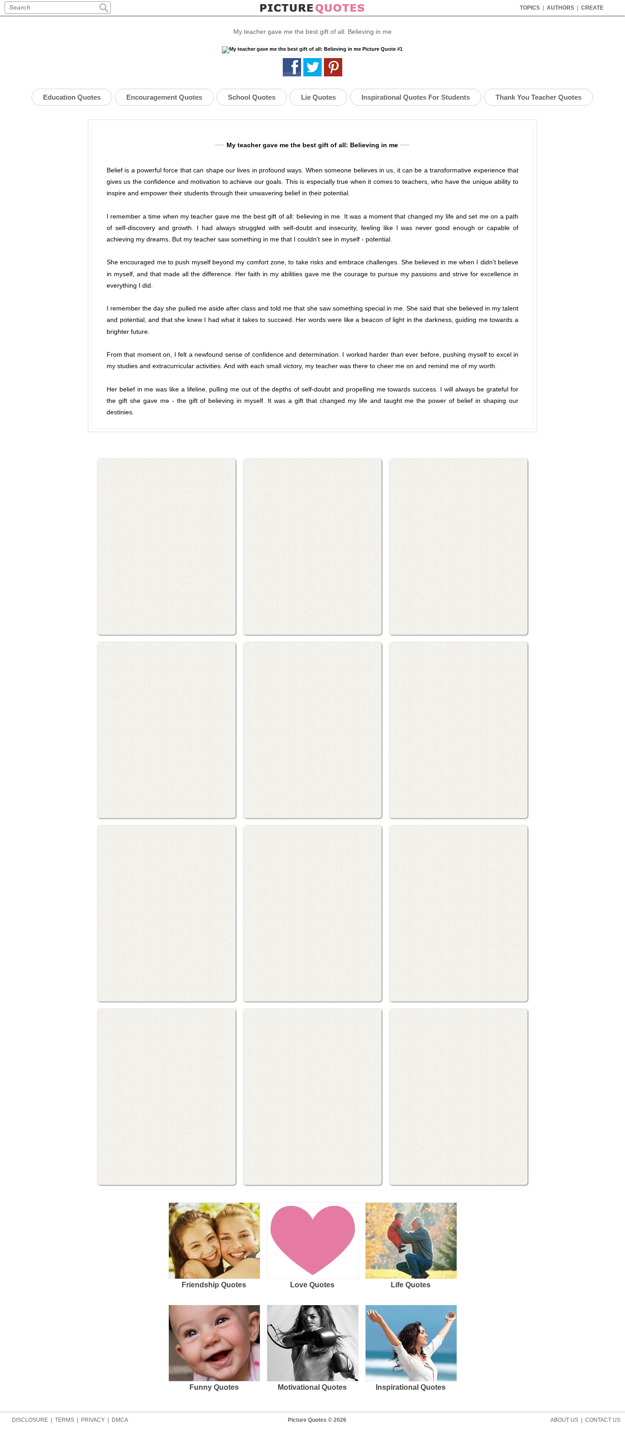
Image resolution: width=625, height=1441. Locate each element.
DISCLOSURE (30, 1420)
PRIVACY (93, 1420)
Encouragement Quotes (164, 97)
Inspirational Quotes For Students (415, 97)
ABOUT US (564, 1420)
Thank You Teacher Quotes (539, 97)
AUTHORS (560, 8)
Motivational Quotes (312, 1387)
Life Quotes (411, 1285)
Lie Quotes (318, 97)
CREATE (592, 8)
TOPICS (530, 8)
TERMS (64, 1420)
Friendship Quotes (214, 1285)
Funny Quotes (214, 1387)
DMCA (120, 1420)
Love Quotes (312, 1285)
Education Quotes (72, 97)
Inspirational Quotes (411, 1387)
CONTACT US (602, 1420)
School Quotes (251, 97)
